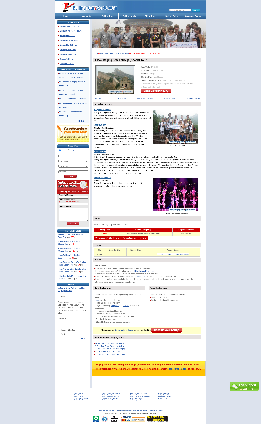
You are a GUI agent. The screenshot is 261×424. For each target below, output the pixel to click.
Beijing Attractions (136, 398)
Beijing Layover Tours (69, 40)
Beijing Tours (108, 16)
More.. (83, 338)
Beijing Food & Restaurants (167, 395)
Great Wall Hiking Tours (110, 398)
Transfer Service (67, 64)
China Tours (150, 16)
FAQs (117, 410)
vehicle (126, 306)
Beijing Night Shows (68, 45)
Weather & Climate (164, 396)
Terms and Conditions (139, 410)
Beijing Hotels (129, 16)
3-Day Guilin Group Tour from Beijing (110, 349)
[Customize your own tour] (73, 142)
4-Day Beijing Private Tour (144, 271)
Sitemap (128, 410)
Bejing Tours (104, 53)
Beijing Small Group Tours (71, 31)
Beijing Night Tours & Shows (111, 396)
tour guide (115, 306)
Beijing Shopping (164, 393)
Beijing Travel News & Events (140, 396)
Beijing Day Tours (67, 36)
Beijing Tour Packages (69, 26)
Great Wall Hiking (67, 59)
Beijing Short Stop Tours (138, 393)
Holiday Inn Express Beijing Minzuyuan (173, 254)
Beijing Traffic (162, 398)
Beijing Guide (171, 16)
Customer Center (193, 16)
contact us (141, 276)
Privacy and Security (156, 410)
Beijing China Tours (68, 50)
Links (122, 410)
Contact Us (110, 410)
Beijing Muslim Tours (68, 54)
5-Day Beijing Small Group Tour (108, 351)
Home (65, 16)
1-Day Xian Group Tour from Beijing (109, 346)
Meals (98, 300)
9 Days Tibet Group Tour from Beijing (110, 354)
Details (81, 121)
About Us (86, 16)
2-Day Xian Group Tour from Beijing (109, 343)
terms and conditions (124, 330)
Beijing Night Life (136, 400)
